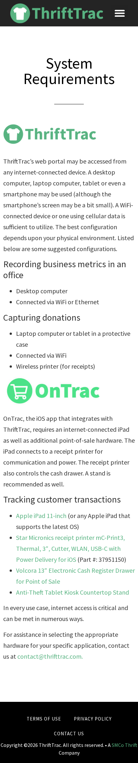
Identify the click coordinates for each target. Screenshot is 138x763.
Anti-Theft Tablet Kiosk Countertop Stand (72, 592)
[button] (119, 13)
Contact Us (69, 733)
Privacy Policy (93, 719)
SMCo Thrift (124, 745)
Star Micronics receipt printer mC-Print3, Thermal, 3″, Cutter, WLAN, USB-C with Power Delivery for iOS (70, 548)
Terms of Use (44, 719)
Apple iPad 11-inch (41, 516)
